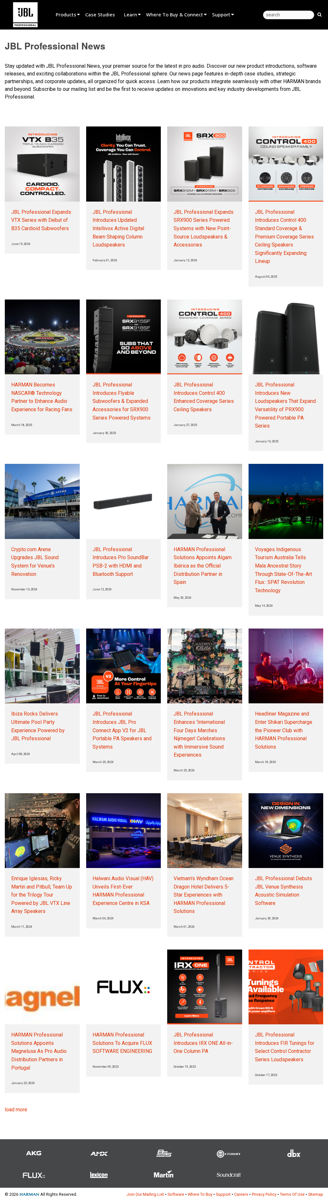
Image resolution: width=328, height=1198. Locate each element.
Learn (130, 14)
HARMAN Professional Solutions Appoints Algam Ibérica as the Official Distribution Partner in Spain (203, 565)
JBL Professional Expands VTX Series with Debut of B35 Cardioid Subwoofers (41, 220)
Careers (241, 1194)
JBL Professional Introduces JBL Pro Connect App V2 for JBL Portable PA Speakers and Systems (122, 730)
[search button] (319, 14)
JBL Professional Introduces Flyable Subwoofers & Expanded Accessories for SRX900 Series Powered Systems (122, 401)
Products (66, 14)
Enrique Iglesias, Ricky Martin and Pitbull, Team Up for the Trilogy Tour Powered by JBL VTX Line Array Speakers (41, 894)
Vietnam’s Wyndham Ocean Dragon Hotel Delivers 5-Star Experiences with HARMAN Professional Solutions (204, 894)
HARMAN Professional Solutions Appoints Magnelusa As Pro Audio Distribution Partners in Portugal (39, 1051)
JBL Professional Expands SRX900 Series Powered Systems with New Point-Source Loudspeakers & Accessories (204, 228)
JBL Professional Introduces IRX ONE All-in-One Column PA (203, 1043)
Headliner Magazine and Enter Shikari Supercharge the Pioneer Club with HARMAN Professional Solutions (283, 730)
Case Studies (100, 14)
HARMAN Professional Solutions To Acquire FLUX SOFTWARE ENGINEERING (122, 1043)
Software (176, 1194)
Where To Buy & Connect (174, 14)
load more (16, 1110)
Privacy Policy (264, 1194)
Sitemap (315, 1194)
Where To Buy (200, 1194)
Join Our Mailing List (145, 1194)
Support (221, 14)
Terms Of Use (292, 1194)
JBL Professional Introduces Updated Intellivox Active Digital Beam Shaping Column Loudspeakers (118, 228)
